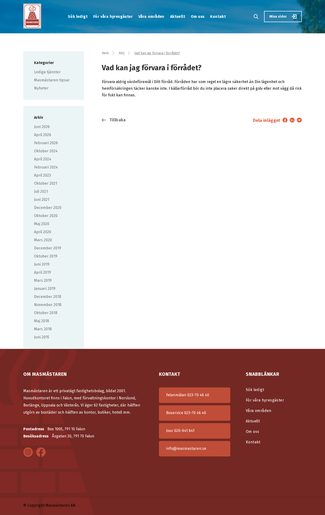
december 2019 (47, 248)
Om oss (197, 16)
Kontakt (218, 16)
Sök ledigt (78, 16)
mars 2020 (43, 240)
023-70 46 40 (198, 395)
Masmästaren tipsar (52, 80)
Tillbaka (117, 120)
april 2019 (42, 272)
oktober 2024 (46, 151)
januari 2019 (44, 288)
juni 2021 (41, 199)
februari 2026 (46, 143)
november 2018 (47, 304)
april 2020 (42, 232)
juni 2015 (41, 337)
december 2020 (47, 207)
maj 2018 (41, 321)
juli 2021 (41, 191)
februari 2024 (46, 167)
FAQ (121, 53)
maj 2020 (41, 224)
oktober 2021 (45, 183)
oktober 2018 (45, 313)
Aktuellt (177, 16)
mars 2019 (43, 280)
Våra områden (151, 16)
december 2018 (47, 296)
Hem (105, 53)
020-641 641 (184, 430)
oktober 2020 (46, 215)
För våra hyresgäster (113, 16)
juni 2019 (41, 264)
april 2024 (42, 159)
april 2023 (42, 175)
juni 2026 (42, 126)
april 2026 (42, 135)
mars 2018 (43, 329)
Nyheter (41, 88)
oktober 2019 (45, 256)
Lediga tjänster (47, 72)
